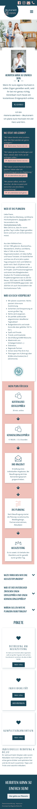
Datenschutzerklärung (8, 803)
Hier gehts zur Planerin (18, 796)
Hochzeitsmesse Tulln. (12, 225)
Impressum (19, 803)
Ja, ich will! (18, 104)
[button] (16, 146)
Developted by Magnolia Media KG (12, 806)
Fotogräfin (23, 219)
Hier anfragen (18, 703)
